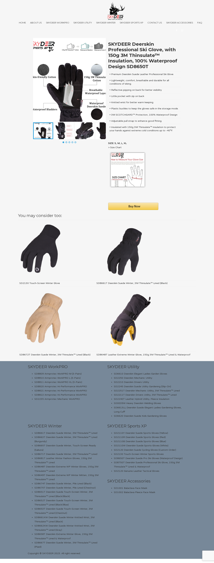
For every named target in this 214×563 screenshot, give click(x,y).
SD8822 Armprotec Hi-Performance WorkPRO (60, 394)
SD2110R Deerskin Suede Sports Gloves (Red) (140, 437)
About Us (36, 22)
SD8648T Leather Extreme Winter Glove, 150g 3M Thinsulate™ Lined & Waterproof (143, 354)
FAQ (199, 22)
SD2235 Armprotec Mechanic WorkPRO (57, 399)
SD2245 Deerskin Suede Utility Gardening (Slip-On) (142, 386)
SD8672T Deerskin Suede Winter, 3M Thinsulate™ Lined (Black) (54, 354)
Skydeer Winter (106, 22)
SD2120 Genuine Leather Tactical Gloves (136, 471)
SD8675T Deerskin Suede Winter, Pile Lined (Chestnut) (65, 487)
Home (22, 22)
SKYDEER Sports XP (127, 426)
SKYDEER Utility (123, 366)
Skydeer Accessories (179, 22)
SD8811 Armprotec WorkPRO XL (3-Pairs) (58, 382)
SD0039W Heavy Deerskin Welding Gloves (137, 403)
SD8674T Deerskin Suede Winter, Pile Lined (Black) (62, 483)
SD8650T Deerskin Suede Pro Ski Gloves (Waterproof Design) (148, 458)
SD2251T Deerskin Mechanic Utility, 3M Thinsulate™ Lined (147, 390)
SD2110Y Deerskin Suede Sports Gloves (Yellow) (141, 433)
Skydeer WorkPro (57, 22)
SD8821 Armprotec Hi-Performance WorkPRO (60, 390)
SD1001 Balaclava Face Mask (130, 488)
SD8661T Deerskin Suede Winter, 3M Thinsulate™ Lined (65, 433)
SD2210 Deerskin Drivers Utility (131, 382)
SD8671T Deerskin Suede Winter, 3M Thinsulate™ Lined (65, 454)
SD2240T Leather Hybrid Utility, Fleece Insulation (141, 399)
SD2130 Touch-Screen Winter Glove (39, 283)
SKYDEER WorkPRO (48, 366)
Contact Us (154, 22)
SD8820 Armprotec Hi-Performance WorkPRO (60, 386)
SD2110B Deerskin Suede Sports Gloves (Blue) (140, 441)
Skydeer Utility (82, 22)
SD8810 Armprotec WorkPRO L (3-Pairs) (57, 378)
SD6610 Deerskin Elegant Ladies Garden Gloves (140, 373)
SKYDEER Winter (45, 426)
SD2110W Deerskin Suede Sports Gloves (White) (141, 445)
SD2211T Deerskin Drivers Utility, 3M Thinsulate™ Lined (145, 394)
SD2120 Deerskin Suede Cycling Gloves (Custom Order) (145, 449)
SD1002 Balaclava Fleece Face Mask (134, 492)
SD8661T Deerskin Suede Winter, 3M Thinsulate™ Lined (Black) (132, 283)
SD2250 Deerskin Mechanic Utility (133, 378)
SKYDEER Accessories (128, 481)
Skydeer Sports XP (131, 22)
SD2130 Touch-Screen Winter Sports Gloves (139, 454)
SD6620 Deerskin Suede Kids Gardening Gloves (140, 416)
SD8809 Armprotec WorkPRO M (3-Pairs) (58, 373)
